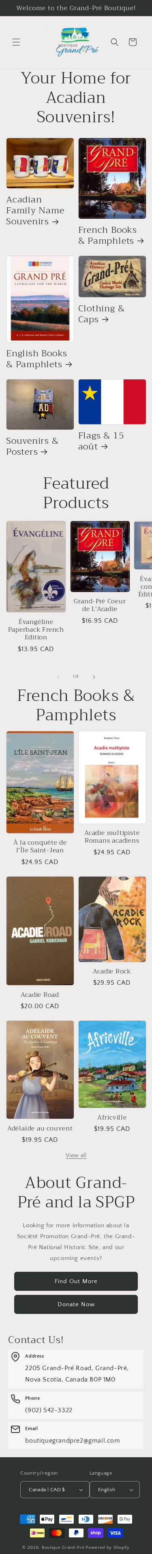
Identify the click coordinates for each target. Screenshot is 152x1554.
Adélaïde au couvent (40, 1128)
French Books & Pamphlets (107, 235)
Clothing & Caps (101, 314)
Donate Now (76, 1304)
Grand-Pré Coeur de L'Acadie (100, 605)
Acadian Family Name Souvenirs (35, 210)
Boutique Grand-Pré (63, 1547)
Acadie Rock (112, 971)
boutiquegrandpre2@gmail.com (72, 1440)
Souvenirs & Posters (32, 446)
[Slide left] (58, 677)
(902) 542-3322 (48, 1410)
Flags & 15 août (101, 441)
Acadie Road (40, 994)
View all (76, 1155)
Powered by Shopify (108, 1547)
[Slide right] (94, 677)
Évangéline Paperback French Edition (36, 629)
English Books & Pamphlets (36, 359)
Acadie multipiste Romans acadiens (111, 836)
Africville (112, 1117)
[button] (16, 42)
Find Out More (76, 1281)
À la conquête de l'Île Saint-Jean (40, 846)
